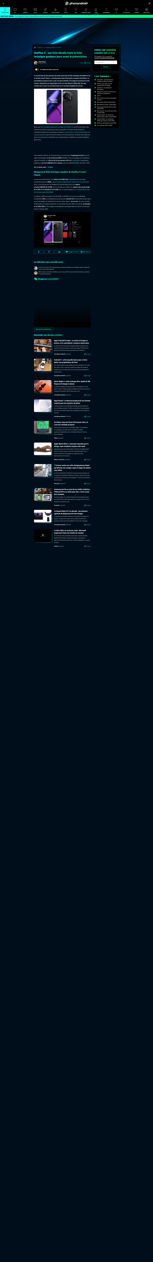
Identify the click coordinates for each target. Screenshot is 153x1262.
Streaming (106, 12)
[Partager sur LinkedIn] (59, 252)
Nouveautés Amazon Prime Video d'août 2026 (106, 107)
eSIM (95, 13)
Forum (136, 12)
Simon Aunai (42, 62)
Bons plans (55, 12)
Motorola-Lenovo (39, 16)
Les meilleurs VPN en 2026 (104, 125)
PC (15, 12)
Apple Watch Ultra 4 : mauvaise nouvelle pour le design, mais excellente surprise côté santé (71, 445)
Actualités (126, 12)
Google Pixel (22, 16)
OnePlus (46, 16)
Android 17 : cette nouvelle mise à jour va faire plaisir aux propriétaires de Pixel (70, 361)
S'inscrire (105, 67)
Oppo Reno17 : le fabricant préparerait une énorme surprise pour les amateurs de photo (72, 402)
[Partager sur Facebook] (49, 252)
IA (116, 12)
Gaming (25, 12)
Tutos (66, 12)
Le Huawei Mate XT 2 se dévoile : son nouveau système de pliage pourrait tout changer (70, 512)
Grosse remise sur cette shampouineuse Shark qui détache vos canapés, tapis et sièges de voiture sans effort (72, 468)
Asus (16, 16)
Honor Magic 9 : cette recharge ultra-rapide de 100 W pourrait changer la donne (72, 382)
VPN (76, 12)
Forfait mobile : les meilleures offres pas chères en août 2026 (105, 120)
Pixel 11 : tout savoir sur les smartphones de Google (104, 84)
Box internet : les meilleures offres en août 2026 (106, 111)
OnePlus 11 (77, 160)
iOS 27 (99, 96)
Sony (56, 16)
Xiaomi (60, 16)
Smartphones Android (49, 47)
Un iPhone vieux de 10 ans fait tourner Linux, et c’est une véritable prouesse (71, 423)
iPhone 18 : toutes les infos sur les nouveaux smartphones (106, 92)
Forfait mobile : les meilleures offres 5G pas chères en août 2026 (106, 116)
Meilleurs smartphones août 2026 (106, 123)
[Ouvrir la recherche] (149, 3)
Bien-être (147, 12)
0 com (81, 63)
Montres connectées (59, 460)
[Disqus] (62, 305)
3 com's (50, 167)
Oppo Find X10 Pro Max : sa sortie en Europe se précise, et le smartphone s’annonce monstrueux (71, 341)
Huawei (32, 16)
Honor (27, 16)
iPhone (56, 438)
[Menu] (3, 3)
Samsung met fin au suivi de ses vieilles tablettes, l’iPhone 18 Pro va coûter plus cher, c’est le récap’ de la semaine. (72, 492)
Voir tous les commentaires (44, 329)
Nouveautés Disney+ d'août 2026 (106, 104)
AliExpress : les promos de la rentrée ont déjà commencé (105, 80)
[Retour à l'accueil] (76, 3)
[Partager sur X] (38, 252)
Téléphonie (5, 12)
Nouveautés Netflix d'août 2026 (106, 102)
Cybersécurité (86, 12)
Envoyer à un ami (73, 252)
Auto (35, 12)
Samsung (51, 16)
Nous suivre (86, 252)
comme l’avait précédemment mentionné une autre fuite (70, 182)
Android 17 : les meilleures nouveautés (104, 88)
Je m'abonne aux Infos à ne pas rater (49, 69)
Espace (45, 12)
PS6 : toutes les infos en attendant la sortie (106, 99)
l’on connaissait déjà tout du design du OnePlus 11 (57, 127)
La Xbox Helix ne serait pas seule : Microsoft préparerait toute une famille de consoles (70, 531)
